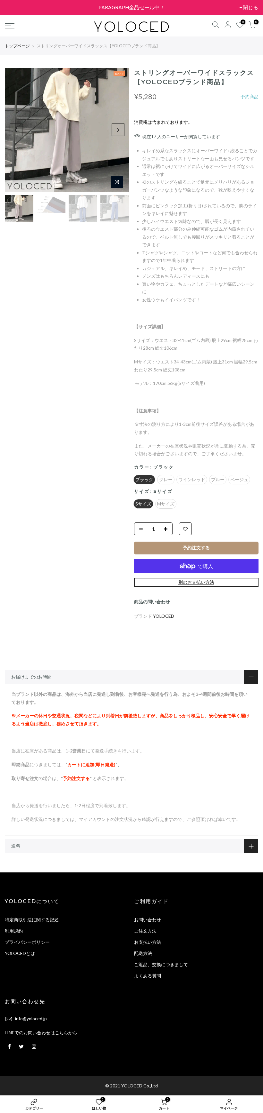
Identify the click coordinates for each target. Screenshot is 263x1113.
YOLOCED (163, 615)
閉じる (15, 7)
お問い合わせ (147, 919)
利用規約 (14, 931)
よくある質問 (147, 975)
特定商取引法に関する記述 (32, 919)
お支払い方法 (147, 942)
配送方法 (143, 953)
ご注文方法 (145, 931)
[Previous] (16, 129)
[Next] (118, 129)
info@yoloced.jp (31, 1018)
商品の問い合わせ (152, 601)
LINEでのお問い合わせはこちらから (41, 1032)
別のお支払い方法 (196, 581)
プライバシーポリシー (27, 942)
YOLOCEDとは (20, 953)
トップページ (17, 45)
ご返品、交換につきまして (161, 964)
